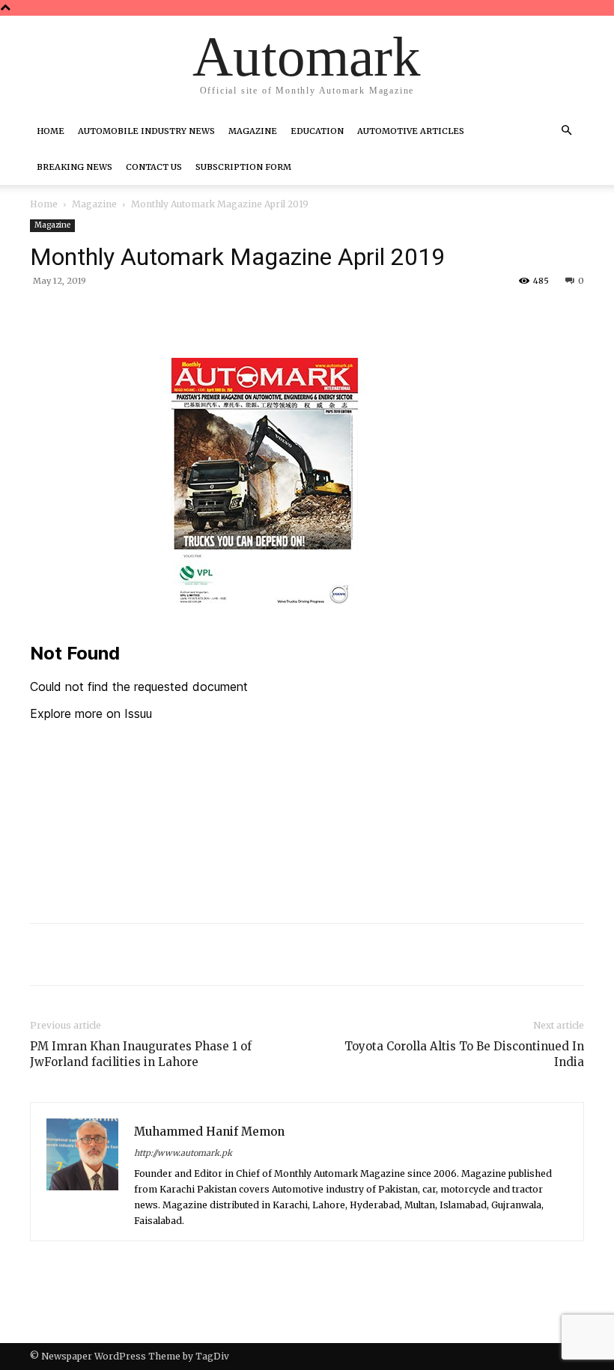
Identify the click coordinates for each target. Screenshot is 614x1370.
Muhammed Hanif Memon (209, 1131)
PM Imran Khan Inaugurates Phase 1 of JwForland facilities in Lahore (141, 1054)
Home (50, 131)
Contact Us (154, 167)
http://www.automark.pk (183, 1153)
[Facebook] (136, 315)
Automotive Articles (410, 131)
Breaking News (74, 167)
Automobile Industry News (146, 131)
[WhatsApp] (240, 315)
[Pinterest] (205, 315)
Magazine (252, 131)
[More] (275, 315)
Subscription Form (243, 167)
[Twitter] (171, 315)
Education (317, 131)
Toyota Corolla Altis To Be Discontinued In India (464, 1054)
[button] (566, 131)
